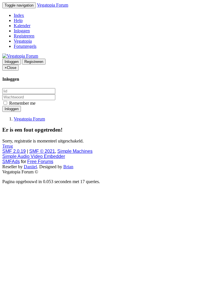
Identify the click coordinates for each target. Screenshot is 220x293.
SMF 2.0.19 (14, 151)
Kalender (22, 25)
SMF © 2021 (42, 151)
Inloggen (22, 30)
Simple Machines (75, 151)
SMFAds (11, 161)
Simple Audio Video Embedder (33, 156)
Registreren (24, 35)
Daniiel (30, 166)
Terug (7, 146)
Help (18, 20)
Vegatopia (23, 41)
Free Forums (40, 161)
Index (19, 15)
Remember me (22, 103)
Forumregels (25, 46)
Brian (68, 166)
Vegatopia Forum (52, 5)
